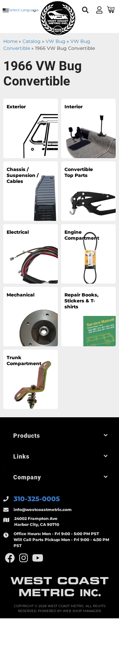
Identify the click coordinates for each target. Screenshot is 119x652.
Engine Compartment (81, 235)
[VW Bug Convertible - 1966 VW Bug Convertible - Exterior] (30, 128)
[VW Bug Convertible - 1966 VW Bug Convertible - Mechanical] (30, 316)
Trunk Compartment (24, 360)
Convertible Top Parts (78, 172)
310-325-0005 (37, 499)
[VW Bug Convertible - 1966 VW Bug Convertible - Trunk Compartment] (30, 379)
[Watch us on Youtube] (37, 558)
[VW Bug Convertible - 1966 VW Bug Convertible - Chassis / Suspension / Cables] (30, 191)
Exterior (16, 107)
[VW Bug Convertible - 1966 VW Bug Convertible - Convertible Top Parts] (88, 191)
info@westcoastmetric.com (43, 509)
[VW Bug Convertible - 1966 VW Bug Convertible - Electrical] (30, 254)
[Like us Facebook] (10, 558)
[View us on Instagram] (23, 558)
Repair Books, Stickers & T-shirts (81, 301)
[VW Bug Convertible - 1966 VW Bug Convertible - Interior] (88, 128)
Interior (73, 107)
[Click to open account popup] (99, 10)
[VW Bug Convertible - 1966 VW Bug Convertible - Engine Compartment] (88, 254)
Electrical (18, 232)
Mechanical (20, 295)
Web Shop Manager (82, 611)
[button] (85, 10)
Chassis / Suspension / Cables (23, 175)
